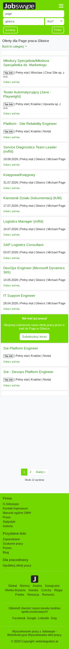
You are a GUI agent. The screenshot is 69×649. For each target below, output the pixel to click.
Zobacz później (11, 82)
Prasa (6, 517)
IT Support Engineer (19, 296)
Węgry (58, 590)
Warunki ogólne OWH (17, 512)
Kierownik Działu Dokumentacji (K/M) (32, 198)
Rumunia (48, 594)
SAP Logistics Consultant (23, 245)
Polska (19, 594)
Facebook (18, 618)
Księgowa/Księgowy (19, 175)
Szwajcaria (52, 585)
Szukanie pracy (13, 543)
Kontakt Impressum (15, 508)
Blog (6, 552)
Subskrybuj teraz (34, 336)
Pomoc (7, 548)
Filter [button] (58, 29)
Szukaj (10, 29)
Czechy (46, 590)
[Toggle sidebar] (61, 5)
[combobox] (33, 13)
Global (12, 585)
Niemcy (25, 585)
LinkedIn (43, 618)
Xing (54, 618)
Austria (37, 585)
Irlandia (33, 590)
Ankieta (8, 526)
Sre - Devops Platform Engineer (28, 372)
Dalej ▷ (41, 472)
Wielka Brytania (15, 590)
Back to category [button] (13, 46)
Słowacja (33, 594)
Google (31, 618)
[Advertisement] (34, 431)
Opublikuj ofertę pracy (17, 565)
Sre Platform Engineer (20, 348)
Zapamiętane (11, 539)
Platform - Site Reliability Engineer (30, 124)
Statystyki (9, 521)
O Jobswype (11, 504)
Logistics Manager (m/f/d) (23, 221)
